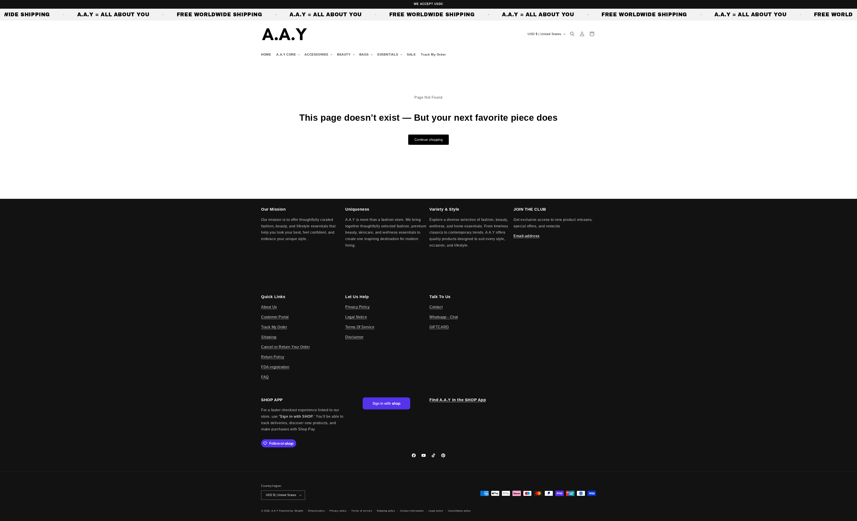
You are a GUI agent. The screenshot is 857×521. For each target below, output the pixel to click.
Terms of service (361, 510)
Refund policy (316, 510)
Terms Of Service (359, 327)
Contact (436, 307)
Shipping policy (386, 510)
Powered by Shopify (291, 510)
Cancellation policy (459, 510)
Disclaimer (354, 337)
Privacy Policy (357, 307)
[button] (288, 54)
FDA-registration (275, 367)
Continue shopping (428, 139)
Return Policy (272, 357)
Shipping (269, 337)
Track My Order (274, 327)
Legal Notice (356, 317)
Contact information (412, 510)
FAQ (265, 377)
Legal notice (435, 510)
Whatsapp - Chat (443, 317)
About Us (269, 307)
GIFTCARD (439, 327)
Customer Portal (275, 317)
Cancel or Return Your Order (285, 347)
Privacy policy (338, 510)
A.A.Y (275, 510)
